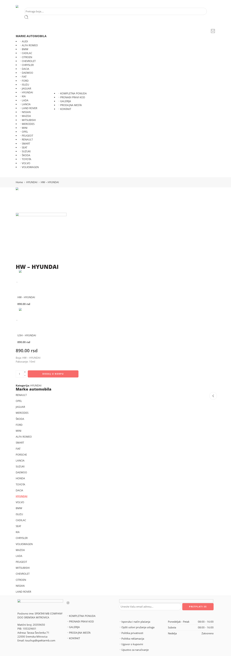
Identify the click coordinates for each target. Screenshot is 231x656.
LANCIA (26, 104)
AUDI (25, 41)
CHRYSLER (28, 65)
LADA (25, 100)
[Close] (213, 396)
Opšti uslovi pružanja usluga (137, 627)
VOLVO (26, 163)
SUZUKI (26, 151)
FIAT (24, 76)
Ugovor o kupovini (132, 644)
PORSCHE (21, 454)
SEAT (24, 147)
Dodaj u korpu (53, 373)
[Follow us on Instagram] (68, 602)
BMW (25, 49)
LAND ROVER (29, 108)
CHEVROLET (29, 61)
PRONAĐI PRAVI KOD (72, 97)
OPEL (25, 131)
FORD (25, 80)
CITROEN (27, 57)
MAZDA (26, 116)
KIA (24, 96)
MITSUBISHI (29, 120)
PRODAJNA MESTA (71, 105)
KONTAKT (65, 109)
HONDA (20, 478)
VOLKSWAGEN (30, 167)
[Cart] (213, 31)
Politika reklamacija (132, 638)
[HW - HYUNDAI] (17, 282)
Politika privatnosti (132, 633)
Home (19, 182)
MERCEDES (28, 124)
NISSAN (26, 112)
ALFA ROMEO (30, 45)
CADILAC (27, 53)
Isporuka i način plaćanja (135, 621)
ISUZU (25, 84)
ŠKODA (26, 155)
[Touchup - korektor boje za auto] (22, 6)
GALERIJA (65, 101)
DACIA (25, 68)
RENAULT (27, 139)
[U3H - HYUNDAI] (17, 320)
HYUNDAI (27, 92)
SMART (26, 143)
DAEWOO (27, 72)
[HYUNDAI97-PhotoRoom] (28, 199)
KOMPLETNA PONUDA (73, 93)
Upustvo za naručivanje (135, 649)
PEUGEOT (27, 135)
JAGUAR (26, 88)
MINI (24, 127)
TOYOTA (26, 159)
